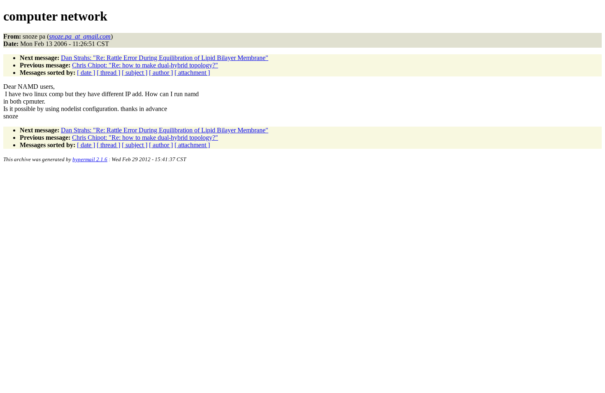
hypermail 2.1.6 (89, 159)
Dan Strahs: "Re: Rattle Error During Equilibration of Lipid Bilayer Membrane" (164, 57)
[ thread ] (108, 72)
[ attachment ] (192, 72)
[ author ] (161, 72)
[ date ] (86, 72)
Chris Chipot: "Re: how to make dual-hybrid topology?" (145, 65)
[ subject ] (134, 72)
